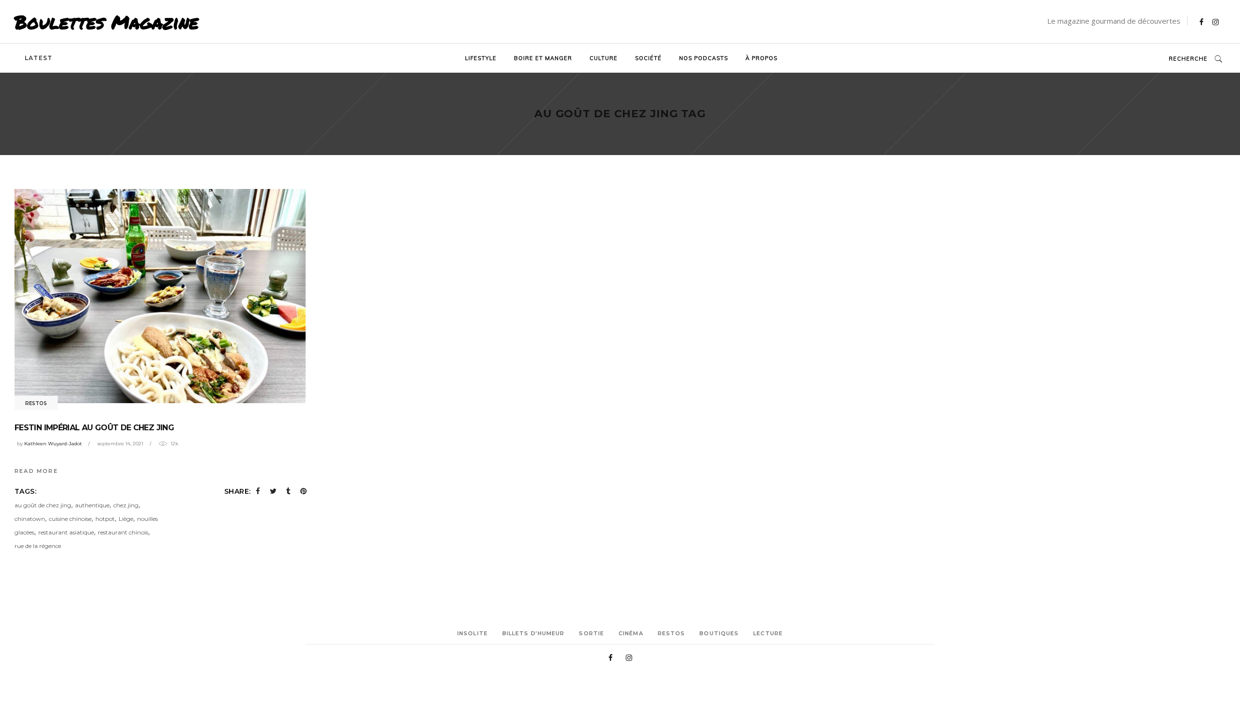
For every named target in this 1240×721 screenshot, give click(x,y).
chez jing (126, 505)
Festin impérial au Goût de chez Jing (94, 427)
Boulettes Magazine (107, 22)
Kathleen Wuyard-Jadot (53, 443)
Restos (36, 403)
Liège (126, 518)
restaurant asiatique (66, 532)
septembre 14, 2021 (120, 443)
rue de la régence (38, 545)
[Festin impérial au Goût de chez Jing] (161, 296)
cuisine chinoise (70, 518)
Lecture (768, 633)
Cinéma (631, 633)
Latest (38, 58)
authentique (92, 505)
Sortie (591, 633)
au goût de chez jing (43, 505)
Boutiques (719, 633)
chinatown (30, 518)
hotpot (105, 518)
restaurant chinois (123, 532)
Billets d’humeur (533, 633)
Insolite (472, 633)
